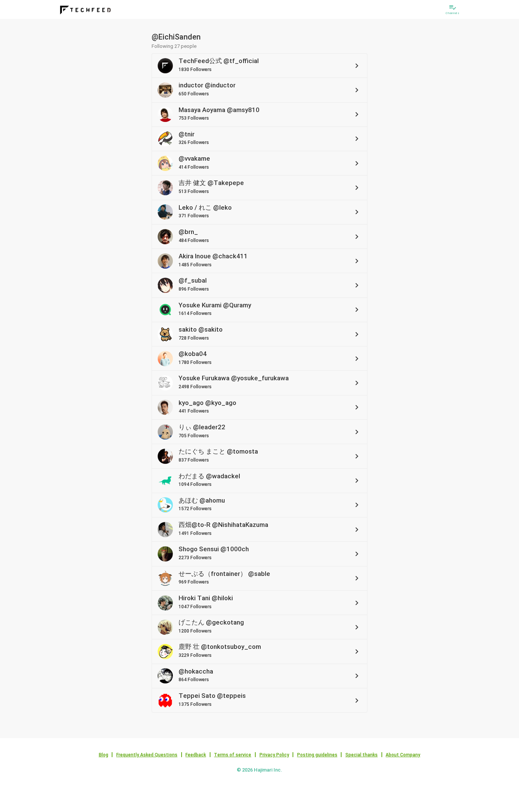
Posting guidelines (317, 755)
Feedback (195, 755)
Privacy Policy (274, 755)
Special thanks (361, 755)
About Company (403, 755)
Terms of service (232, 755)
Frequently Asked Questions (146, 755)
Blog (103, 755)
